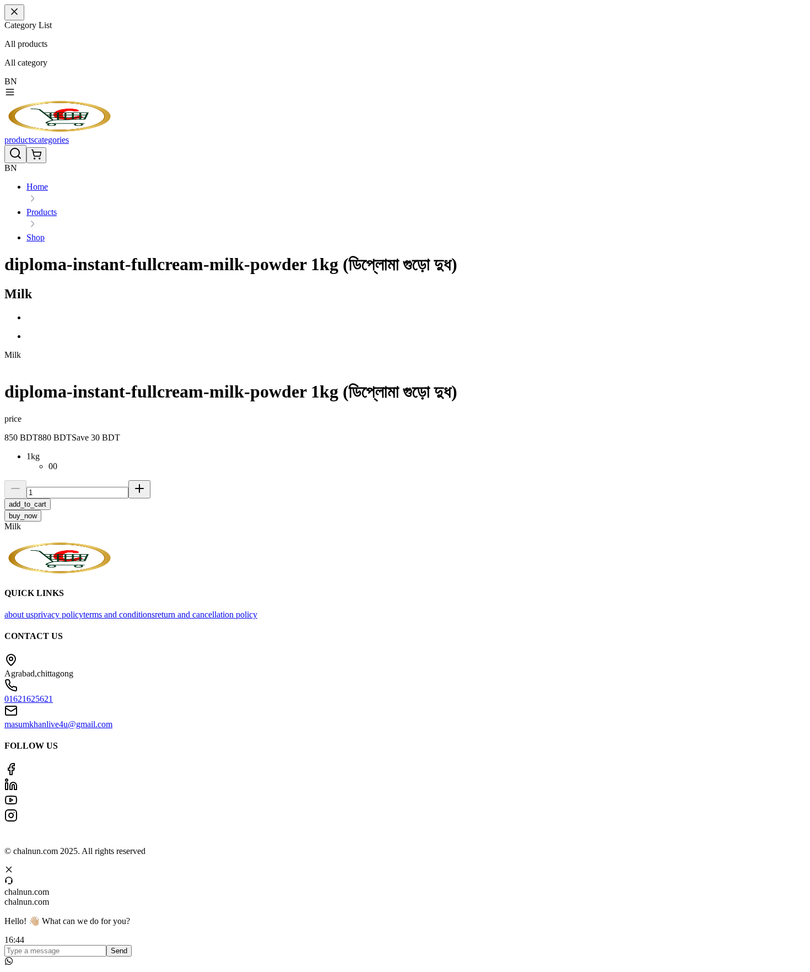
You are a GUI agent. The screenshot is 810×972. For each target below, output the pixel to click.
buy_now (23, 516)
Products (41, 212)
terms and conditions (119, 614)
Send (119, 951)
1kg (33, 456)
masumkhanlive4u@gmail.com (58, 724)
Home (37, 186)
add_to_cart (27, 504)
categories (51, 139)
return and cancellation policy (206, 614)
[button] (416, 318)
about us (19, 614)
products (19, 139)
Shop (35, 237)
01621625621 (28, 699)
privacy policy (58, 614)
